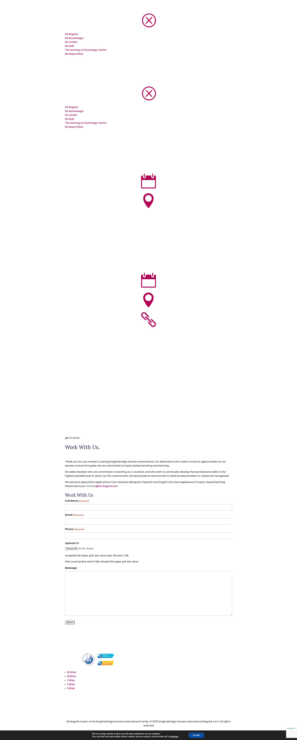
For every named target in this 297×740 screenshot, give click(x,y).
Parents (187, 670)
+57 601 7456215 (133, 686)
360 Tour (187, 686)
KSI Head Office (74, 54)
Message (71, 568)
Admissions (189, 655)
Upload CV (72, 543)
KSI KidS (69, 46)
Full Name (77, 501)
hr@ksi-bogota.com (105, 486)
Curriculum (189, 665)
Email (74, 515)
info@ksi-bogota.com (136, 680)
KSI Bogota (71, 34)
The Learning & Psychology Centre (85, 50)
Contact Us (189, 660)
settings (174, 736)
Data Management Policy (197, 675)
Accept (196, 735)
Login (185, 691)
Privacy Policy (190, 681)
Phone (74, 529)
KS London (71, 42)
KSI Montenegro (74, 38)
